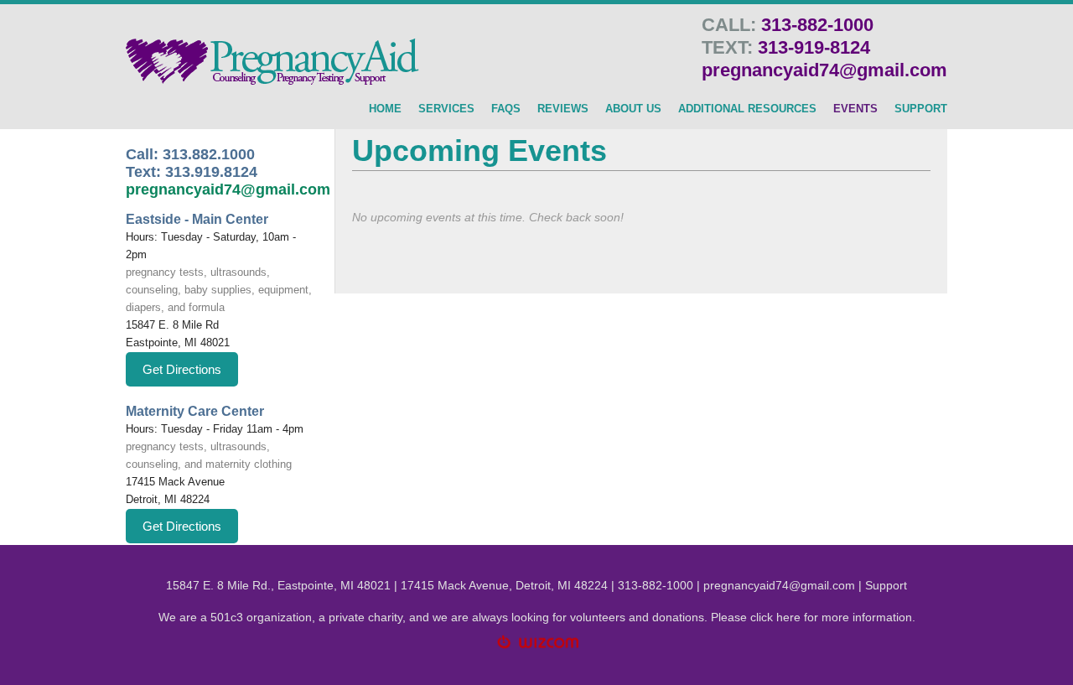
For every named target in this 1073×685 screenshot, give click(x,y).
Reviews (562, 109)
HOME (385, 109)
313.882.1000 (209, 154)
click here (775, 617)
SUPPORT (920, 109)
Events (855, 109)
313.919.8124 (211, 171)
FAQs (506, 109)
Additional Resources (747, 109)
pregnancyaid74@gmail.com (824, 70)
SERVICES (446, 109)
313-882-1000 (817, 24)
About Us (633, 109)
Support (886, 585)
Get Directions (182, 369)
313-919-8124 (814, 47)
